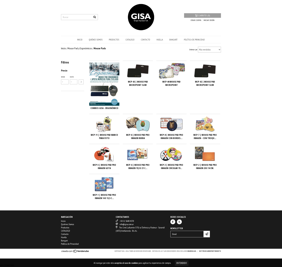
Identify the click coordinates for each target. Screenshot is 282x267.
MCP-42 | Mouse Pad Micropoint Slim (205, 83)
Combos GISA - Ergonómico (104, 108)
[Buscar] (94, 17)
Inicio (79, 39)
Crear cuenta (196, 20)
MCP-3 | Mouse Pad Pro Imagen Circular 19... (171, 166)
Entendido (181, 263)
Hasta (72, 77)
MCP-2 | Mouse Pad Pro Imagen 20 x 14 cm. (205, 166)
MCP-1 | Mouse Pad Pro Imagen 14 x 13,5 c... (104, 196)
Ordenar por (193, 49)
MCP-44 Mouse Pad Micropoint (171, 83)
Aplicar (81, 81)
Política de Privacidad (194, 39)
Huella (160, 39)
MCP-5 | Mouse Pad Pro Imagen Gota (104, 166)
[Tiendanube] (75, 252)
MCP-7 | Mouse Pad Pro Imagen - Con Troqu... (205, 136)
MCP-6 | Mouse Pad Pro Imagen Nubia (137, 136)
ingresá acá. (191, 251)
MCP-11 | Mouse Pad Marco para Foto (104, 136)
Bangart (173, 39)
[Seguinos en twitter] (179, 221)
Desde (63, 77)
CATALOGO (129, 39)
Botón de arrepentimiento (210, 251)
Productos (114, 39)
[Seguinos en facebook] (172, 221)
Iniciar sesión (209, 20)
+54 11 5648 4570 (127, 221)
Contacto (145, 39)
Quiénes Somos (95, 39)
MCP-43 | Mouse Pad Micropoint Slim (138, 83)
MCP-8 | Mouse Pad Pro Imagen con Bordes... (171, 136)
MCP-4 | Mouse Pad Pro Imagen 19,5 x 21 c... (137, 166)
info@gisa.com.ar (127, 224)
